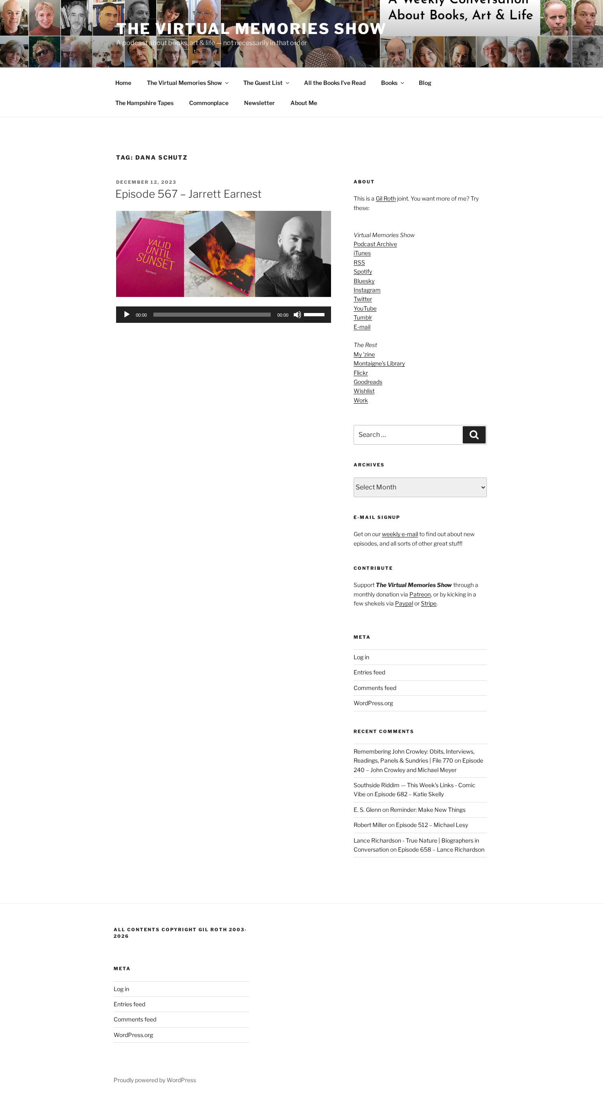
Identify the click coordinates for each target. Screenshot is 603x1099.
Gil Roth (386, 198)
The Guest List (263, 82)
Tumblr (363, 317)
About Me (303, 102)
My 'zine (364, 354)
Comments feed (375, 687)
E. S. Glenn (367, 809)
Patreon (420, 594)
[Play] (127, 315)
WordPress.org (373, 702)
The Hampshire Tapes (144, 102)
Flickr (361, 372)
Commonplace (208, 102)
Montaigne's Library (379, 363)
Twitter (363, 298)
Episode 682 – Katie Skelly (409, 794)
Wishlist (364, 390)
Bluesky (364, 280)
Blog (425, 82)
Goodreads (368, 381)
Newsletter (259, 102)
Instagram (367, 289)
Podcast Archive (375, 243)
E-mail (362, 326)
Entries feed (369, 672)
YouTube (365, 308)
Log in (361, 656)
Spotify (363, 271)
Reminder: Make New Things (428, 809)
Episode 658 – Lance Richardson (441, 849)
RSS (359, 262)
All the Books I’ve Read (334, 82)
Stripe (428, 603)
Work (361, 400)
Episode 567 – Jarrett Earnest (188, 193)
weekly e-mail (400, 533)
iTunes (362, 252)
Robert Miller (370, 824)
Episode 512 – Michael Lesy (432, 824)
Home (123, 82)
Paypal (404, 603)
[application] (223, 314)
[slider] (315, 313)
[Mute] (297, 315)
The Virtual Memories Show (251, 29)
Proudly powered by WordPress (155, 1079)
